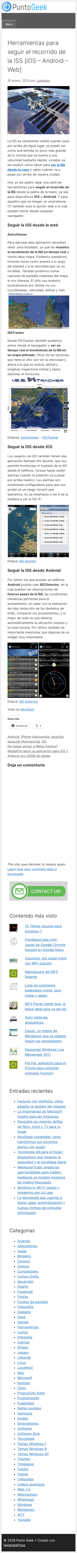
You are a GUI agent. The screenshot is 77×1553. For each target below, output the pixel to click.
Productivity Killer (31, 1393)
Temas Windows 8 (32, 1449)
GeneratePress (14, 1545)
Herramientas (28, 1327)
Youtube (24, 1520)
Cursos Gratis (28, 1276)
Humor (22, 1332)
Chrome (23, 1261)
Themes (23, 1459)
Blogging (24, 1256)
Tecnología (26, 1439)
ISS (44, 741)
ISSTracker (50, 437)
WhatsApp (25, 1500)
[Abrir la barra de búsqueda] (5, 16)
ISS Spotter (27, 561)
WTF (21, 1515)
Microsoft (24, 1378)
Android (13, 737)
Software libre (28, 1434)
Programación (28, 1398)
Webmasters (27, 1495)
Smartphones (28, 1424)
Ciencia (23, 1266)
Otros (21, 1388)
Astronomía (40, 737)
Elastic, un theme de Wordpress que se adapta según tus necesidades (45, 1036)
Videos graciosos (31, 1484)
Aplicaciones (27, 1246)
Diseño (22, 1287)
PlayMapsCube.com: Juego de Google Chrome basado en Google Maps (45, 945)
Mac (20, 1373)
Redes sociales (29, 1408)
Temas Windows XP (33, 1454)
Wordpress (25, 1510)
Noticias (23, 1383)
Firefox (22, 1297)
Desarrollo (25, 1282)
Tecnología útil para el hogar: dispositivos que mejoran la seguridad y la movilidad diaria (41, 1157)
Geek (21, 1317)
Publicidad (25, 1403)
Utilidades (25, 1479)
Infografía (24, 1337)
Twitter (22, 1474)
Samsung (24, 1413)
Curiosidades (27, 1271)
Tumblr (22, 1469)
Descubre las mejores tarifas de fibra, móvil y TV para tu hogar (40, 1127)
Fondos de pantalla (32, 1302)
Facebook (25, 1292)
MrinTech (27, 709)
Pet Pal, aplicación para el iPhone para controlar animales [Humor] (45, 1068)
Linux (21, 1363)
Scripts (22, 1418)
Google (23, 1322)
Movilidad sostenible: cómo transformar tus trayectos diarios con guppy (39, 1142)
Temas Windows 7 (32, 1444)
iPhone (26, 737)
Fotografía (25, 1307)
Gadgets (24, 1312)
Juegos (23, 1353)
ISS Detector (28, 701)
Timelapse (25, 1464)
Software (24, 1429)
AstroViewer (30, 437)
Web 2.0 (24, 1489)
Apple (21, 1251)
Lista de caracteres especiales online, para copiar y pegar (43, 990)
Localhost (25, 1368)
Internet (23, 1342)
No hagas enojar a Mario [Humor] (33, 746)
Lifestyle (24, 1358)
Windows (24, 1505)
